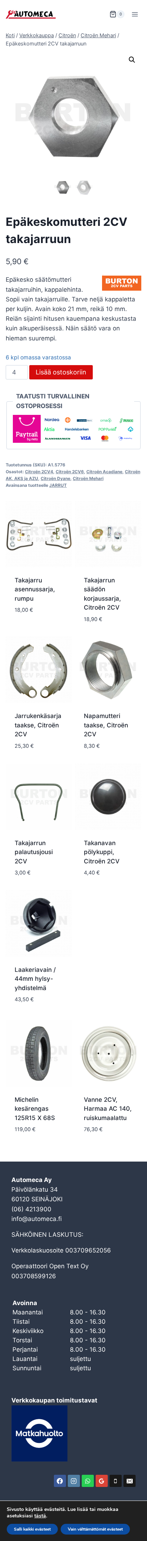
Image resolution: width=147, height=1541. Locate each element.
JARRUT (58, 485)
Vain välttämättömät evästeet (95, 1529)
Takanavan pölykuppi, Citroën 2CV (102, 852)
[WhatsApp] (88, 1481)
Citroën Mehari (88, 478)
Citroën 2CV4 (39, 471)
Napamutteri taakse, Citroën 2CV (106, 725)
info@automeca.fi (36, 1218)
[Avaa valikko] (134, 14)
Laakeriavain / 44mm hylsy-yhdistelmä (35, 979)
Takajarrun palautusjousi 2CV (34, 852)
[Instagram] (74, 1481)
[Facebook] (60, 1481)
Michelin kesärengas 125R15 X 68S (35, 1108)
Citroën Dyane (55, 478)
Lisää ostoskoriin (61, 372)
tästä (40, 1516)
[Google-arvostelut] (102, 1481)
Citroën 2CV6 (70, 471)
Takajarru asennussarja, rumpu (35, 589)
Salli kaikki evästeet (32, 1529)
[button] (132, 59)
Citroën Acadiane (104, 471)
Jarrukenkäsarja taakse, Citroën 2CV (38, 725)
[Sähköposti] (129, 1481)
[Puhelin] (116, 1481)
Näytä (24, 631)
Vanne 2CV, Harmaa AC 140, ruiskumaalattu (108, 1108)
